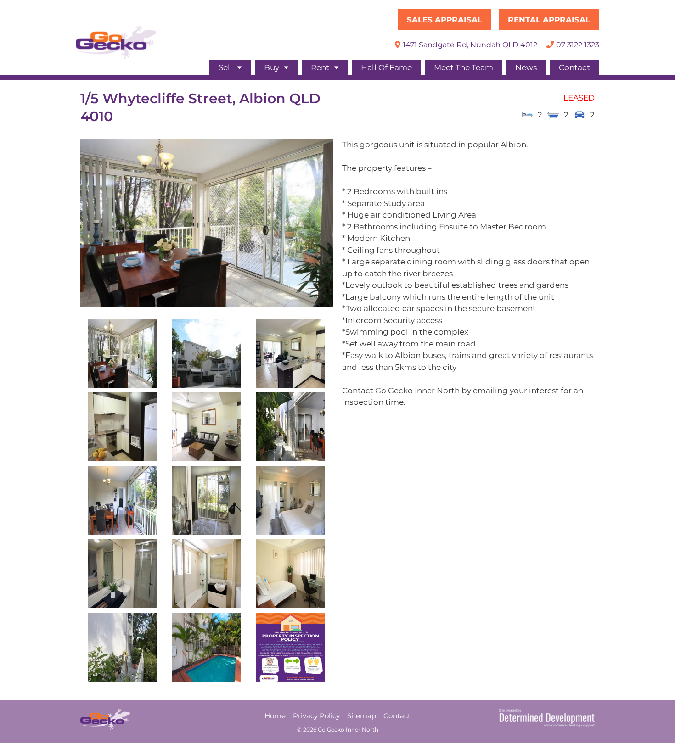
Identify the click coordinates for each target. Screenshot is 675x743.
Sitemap (361, 715)
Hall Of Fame (386, 67)
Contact (574, 67)
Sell (225, 67)
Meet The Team (463, 67)
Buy (271, 67)
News (526, 67)
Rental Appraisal (549, 19)
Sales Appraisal (444, 19)
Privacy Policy (316, 715)
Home (275, 715)
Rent (320, 67)
